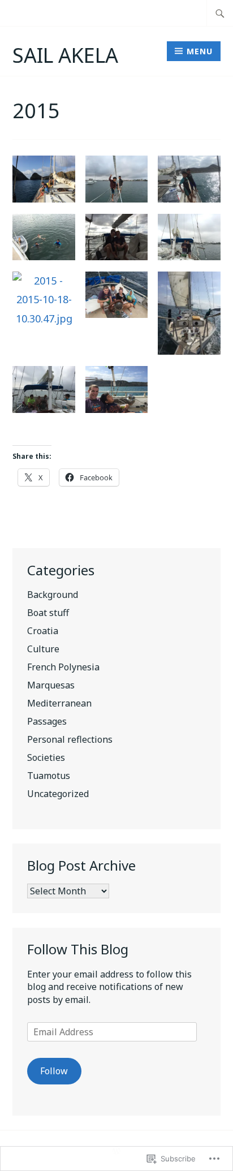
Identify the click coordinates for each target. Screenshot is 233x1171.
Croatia (42, 631)
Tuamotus (48, 775)
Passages (47, 721)
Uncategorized (58, 793)
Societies (46, 757)
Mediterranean (59, 703)
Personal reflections (70, 739)
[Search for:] (220, 13)
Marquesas (51, 685)
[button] (43, 182)
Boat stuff (48, 612)
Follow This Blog (77, 949)
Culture (43, 649)
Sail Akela (65, 55)
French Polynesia (63, 667)
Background (52, 594)
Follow (54, 1071)
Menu (200, 51)
